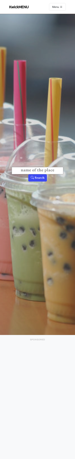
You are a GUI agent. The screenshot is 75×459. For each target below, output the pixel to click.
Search (39, 177)
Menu (56, 7)
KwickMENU (19, 7)
